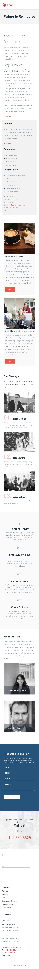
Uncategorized (11, 165)
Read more (10, 289)
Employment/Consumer (14, 155)
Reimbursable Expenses (15, 182)
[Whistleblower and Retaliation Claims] (19, 313)
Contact (4, 911)
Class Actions (19, 607)
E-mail (9, 694)
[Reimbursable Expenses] (19, 238)
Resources (5, 894)
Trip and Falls (11, 185)
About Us (5, 891)
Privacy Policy (6, 914)
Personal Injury (11, 162)
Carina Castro (12, 690)
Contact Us (7, 117)
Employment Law (19, 554)
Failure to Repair (12, 192)
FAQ (3, 898)
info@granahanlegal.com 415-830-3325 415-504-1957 (12, 950)
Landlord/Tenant (11, 158)
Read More (7, 144)
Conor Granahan (13, 728)
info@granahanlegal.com (16, 205)
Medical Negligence (13, 188)
